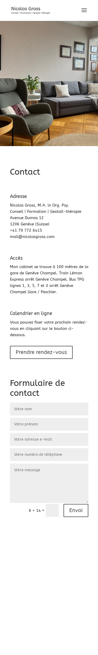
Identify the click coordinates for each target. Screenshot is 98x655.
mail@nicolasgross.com (32, 236)
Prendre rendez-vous (41, 352)
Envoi (76, 510)
